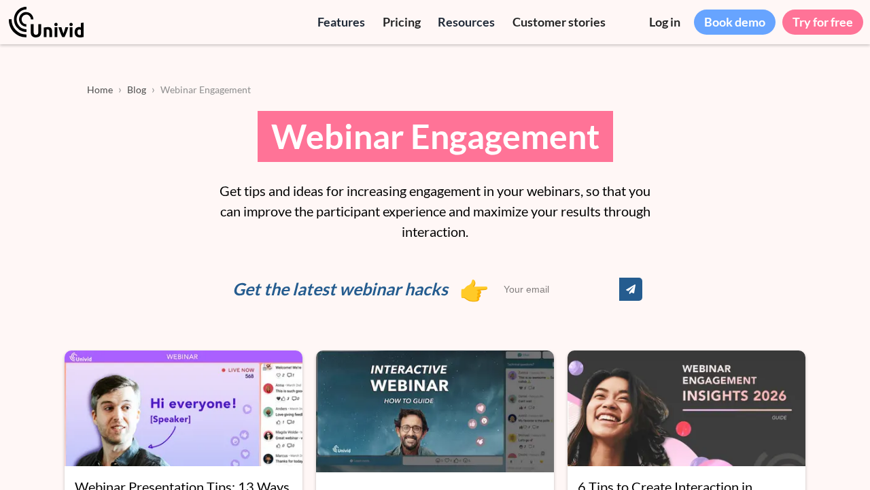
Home (100, 89)
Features (341, 21)
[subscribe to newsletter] (630, 289)
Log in (664, 21)
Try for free (823, 21)
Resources (466, 21)
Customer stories (559, 21)
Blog (136, 89)
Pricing (402, 21)
